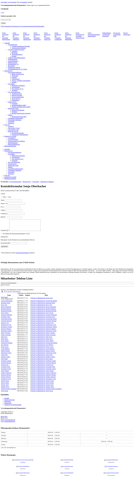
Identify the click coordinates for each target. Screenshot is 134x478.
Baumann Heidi (5, 303)
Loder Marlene (5, 349)
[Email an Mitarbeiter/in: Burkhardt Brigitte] (43, 311)
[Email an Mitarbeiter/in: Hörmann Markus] (43, 329)
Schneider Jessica (6, 369)
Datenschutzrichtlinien (22, 253)
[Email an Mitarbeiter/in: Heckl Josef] (41, 298)
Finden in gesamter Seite (8, 16)
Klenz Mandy (5, 341)
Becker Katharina (6, 307)
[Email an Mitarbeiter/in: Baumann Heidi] (42, 303)
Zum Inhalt (4, 2)
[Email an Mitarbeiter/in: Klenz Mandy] (42, 341)
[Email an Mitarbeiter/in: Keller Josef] (41, 339)
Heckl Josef (4, 297)
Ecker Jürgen (5, 313)
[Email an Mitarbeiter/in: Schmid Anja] (41, 365)
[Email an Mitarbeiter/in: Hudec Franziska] (43, 335)
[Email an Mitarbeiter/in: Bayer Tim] (41, 305)
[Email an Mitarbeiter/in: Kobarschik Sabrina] (43, 343)
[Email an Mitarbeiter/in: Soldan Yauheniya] (43, 373)
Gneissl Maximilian (6, 301)
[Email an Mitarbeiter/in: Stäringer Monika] (43, 375)
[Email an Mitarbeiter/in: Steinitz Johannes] (43, 377)
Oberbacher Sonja (6, 353)
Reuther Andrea (5, 357)
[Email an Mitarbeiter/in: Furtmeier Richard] (43, 321)
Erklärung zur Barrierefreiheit (12, 404)
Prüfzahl (3, 237)
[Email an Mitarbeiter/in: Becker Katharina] (43, 307)
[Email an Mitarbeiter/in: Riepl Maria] (41, 359)
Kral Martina (4, 345)
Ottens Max (4, 355)
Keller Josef (4, 339)
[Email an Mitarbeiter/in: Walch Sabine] (42, 383)
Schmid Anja (4, 365)
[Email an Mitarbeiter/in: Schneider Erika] (42, 367)
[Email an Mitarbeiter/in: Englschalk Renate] (43, 319)
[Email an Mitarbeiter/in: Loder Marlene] (42, 349)
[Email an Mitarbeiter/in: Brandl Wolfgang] (43, 309)
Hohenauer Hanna (6, 331)
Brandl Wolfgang (6, 309)
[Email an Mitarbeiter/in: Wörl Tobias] (41, 391)
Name (2, 200)
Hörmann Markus (6, 329)
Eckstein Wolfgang (6, 315)
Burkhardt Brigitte (6, 311)
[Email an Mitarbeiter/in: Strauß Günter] (42, 381)
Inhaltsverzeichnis (9, 400)
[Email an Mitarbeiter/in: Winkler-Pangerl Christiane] (45, 389)
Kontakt (6, 398)
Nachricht (4, 230)
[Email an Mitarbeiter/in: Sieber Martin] (42, 371)
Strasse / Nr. (4, 203)
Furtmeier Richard (6, 321)
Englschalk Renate (6, 319)
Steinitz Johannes (6, 377)
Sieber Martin (5, 371)
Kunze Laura (5, 347)
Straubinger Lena (6, 379)
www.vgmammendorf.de (8, 421)
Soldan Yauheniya (6, 373)
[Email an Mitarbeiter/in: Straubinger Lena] (43, 379)
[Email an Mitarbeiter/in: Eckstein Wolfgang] (43, 315)
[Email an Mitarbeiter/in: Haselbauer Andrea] (43, 327)
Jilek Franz (4, 337)
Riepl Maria (4, 359)
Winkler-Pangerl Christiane (9, 389)
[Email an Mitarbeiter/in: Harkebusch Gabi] (43, 325)
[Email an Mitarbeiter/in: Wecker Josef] (42, 385)
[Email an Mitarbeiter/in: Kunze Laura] (41, 347)
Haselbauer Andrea (6, 327)
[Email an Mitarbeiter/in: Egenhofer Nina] (42, 317)
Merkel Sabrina (5, 351)
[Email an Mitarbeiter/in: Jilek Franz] (41, 337)
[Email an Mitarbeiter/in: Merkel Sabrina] (42, 351)
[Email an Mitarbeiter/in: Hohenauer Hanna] (43, 331)
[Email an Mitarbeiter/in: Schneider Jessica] (43, 369)
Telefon (3, 210)
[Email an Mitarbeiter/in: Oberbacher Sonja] (43, 353)
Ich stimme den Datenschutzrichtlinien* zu (15, 233)
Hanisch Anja (5, 323)
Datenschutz (7, 403)
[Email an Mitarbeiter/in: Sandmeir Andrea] (43, 361)
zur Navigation (12, 2)
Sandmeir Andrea (6, 361)
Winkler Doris (5, 387)
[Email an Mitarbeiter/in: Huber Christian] (42, 333)
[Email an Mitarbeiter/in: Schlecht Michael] (43, 363)
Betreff (3, 217)
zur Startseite (23, 2)
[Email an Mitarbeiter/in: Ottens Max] (41, 355)
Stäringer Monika (6, 375)
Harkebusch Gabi (6, 325)
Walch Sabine (5, 383)
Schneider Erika (5, 367)
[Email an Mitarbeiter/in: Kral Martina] (41, 345)
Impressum (7, 401)
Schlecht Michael (6, 363)
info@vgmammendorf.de (8, 420)
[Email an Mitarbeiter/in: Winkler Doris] (42, 387)
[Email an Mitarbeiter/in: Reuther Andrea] (42, 357)
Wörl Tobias (4, 391)
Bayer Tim (4, 305)
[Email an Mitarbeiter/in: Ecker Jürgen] (41, 313)
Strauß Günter (5, 381)
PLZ (2, 207)
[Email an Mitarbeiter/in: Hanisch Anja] (42, 323)
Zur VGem (23, 462)
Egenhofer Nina (5, 317)
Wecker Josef (5, 385)
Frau (9, 197)
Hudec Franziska (6, 335)
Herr (4, 197)
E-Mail (3, 213)
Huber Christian (5, 333)
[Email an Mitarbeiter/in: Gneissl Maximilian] (43, 301)
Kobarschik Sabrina (6, 343)
